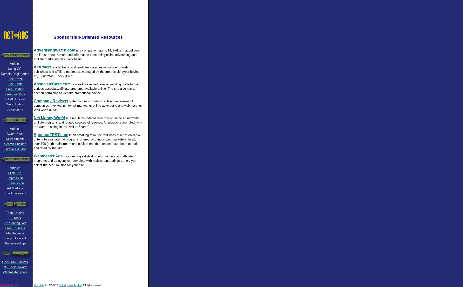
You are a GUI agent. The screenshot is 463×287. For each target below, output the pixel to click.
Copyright (39, 285)
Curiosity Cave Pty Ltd (70, 285)
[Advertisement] (90, 11)
